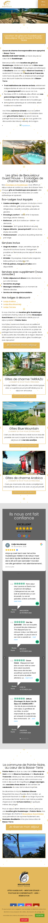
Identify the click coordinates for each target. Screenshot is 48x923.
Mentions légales (31, 890)
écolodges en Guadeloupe (16, 185)
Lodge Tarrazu (9, 307)
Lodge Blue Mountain (12, 304)
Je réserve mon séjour (21, 345)
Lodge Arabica (9, 301)
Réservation (24, 896)
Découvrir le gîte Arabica (24, 492)
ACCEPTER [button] (39, 915)
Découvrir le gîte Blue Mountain (24, 445)
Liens (36, 893)
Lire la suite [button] (9, 567)
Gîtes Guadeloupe (15, 890)
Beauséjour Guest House (33, 814)
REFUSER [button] (24, 920)
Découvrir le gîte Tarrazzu (24, 396)
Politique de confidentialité (20, 893)
